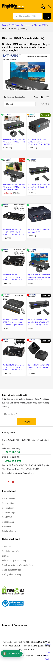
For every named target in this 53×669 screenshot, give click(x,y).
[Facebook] (3, 482)
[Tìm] (47, 16)
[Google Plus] (8, 482)
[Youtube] (12, 482)
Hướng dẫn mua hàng (11, 574)
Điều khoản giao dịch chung (14, 560)
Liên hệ (5, 556)
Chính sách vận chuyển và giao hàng (18, 565)
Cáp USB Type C (9, 512)
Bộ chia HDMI (8, 526)
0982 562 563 (13, 452)
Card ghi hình (8, 503)
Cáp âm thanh (8, 508)
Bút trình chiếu (8, 498)
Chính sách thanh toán (11, 570)
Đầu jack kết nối (9, 531)
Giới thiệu (6, 546)
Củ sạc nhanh (8, 522)
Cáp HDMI (7, 517)
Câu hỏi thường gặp (10, 551)
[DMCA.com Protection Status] (13, 590)
